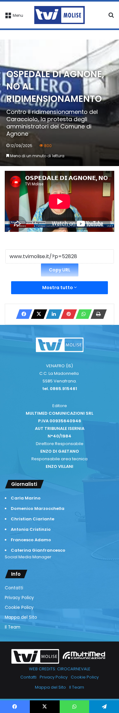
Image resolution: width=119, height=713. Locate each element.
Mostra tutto (58, 287)
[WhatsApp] (82, 314)
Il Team (12, 627)
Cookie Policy (19, 607)
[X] (37, 314)
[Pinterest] (67, 314)
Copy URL (59, 270)
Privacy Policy (19, 598)
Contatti (14, 588)
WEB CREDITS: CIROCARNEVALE (59, 669)
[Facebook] (22, 314)
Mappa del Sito (21, 617)
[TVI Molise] (59, 15)
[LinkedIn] (52, 314)
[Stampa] (96, 314)
